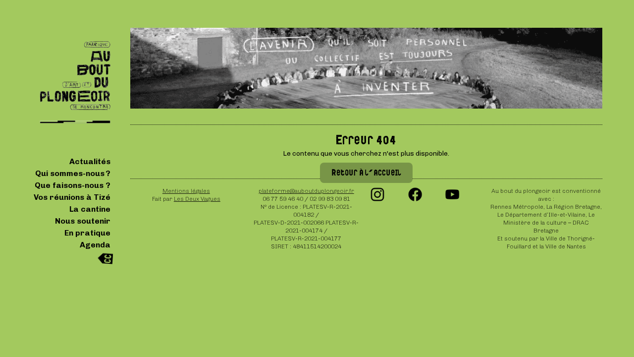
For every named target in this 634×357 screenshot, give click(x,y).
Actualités (89, 161)
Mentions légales (186, 190)
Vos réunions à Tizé (72, 197)
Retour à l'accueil (366, 173)
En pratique (87, 233)
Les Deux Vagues (197, 198)
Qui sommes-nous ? (72, 173)
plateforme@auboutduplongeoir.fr (306, 190)
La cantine (89, 209)
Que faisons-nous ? (72, 185)
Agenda (95, 244)
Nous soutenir (82, 221)
